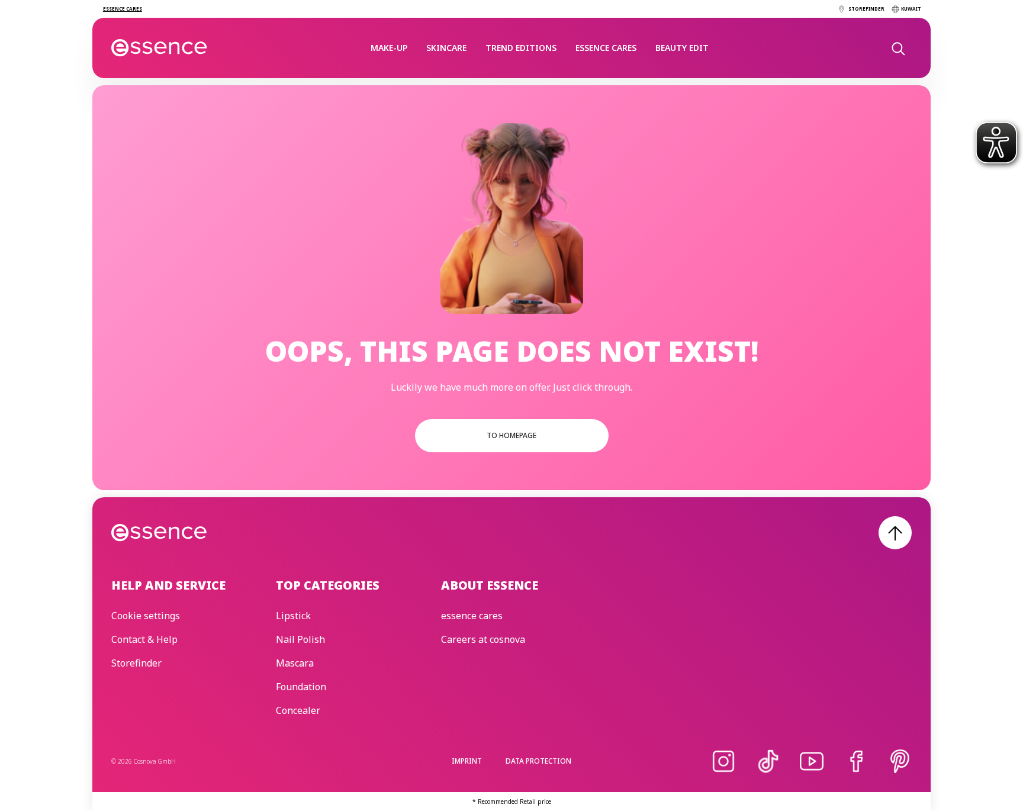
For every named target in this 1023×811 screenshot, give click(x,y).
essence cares (605, 47)
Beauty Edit (682, 47)
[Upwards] (895, 532)
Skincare (446, 47)
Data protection (538, 761)
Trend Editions (520, 47)
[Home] (159, 48)
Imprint (467, 761)
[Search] (897, 48)
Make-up (389, 47)
